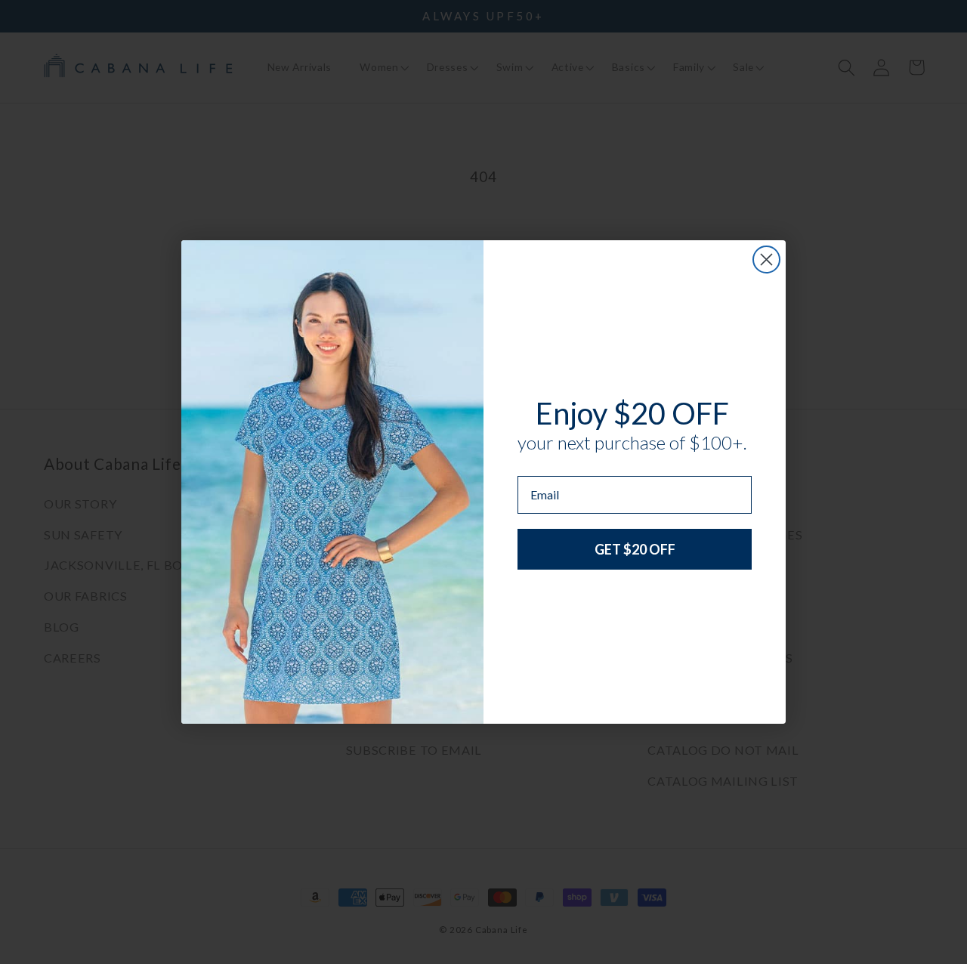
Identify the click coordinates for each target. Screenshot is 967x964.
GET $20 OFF (635, 549)
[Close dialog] (766, 259)
